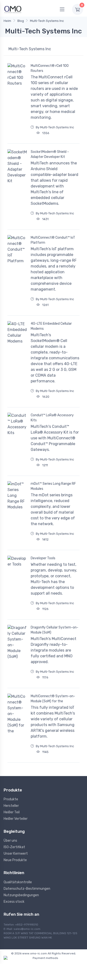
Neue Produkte (15, 860)
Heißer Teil (12, 812)
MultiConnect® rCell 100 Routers (50, 68)
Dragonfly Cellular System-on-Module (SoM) (54, 629)
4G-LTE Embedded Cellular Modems (51, 326)
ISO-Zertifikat (14, 847)
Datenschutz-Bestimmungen (27, 889)
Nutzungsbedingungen (21, 895)
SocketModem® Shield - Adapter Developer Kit (50, 154)
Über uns (10, 841)
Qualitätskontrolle (18, 882)
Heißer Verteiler (16, 819)
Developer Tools (43, 558)
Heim (7, 21)
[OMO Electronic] (13, 9)
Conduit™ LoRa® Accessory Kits (52, 417)
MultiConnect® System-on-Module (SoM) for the (53, 698)
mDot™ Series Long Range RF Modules (53, 486)
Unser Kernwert (16, 854)
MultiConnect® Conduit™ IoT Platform (53, 240)
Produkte (11, 799)
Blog (20, 21)
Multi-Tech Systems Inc (47, 21)
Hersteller (11, 806)
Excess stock (14, 902)
